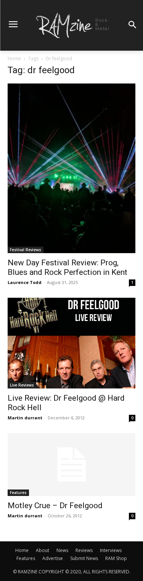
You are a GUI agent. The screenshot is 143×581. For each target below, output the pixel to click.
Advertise (52, 558)
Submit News (84, 558)
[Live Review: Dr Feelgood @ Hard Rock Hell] (71, 343)
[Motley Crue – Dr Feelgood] (71, 464)
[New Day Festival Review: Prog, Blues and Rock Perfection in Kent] (71, 168)
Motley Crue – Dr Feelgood (55, 505)
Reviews (84, 550)
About (42, 550)
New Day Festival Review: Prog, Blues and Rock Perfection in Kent (67, 267)
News (62, 550)
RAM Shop (116, 558)
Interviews (111, 550)
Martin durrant (25, 418)
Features (18, 492)
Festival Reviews (25, 249)
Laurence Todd (25, 282)
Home (14, 58)
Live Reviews (22, 385)
